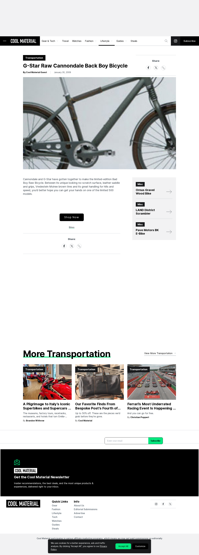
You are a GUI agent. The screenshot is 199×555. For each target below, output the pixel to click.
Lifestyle (104, 41)
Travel (65, 41)
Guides (120, 41)
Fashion (89, 41)
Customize (140, 546)
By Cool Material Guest (35, 72)
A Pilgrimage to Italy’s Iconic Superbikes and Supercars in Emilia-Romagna (47, 408)
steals (134, 41)
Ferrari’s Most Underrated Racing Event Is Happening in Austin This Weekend (151, 408)
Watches (76, 41)
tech (54, 516)
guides (56, 524)
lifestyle (56, 513)
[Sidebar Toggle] (4, 41)
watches (56, 520)
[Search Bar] (166, 41)
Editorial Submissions (85, 509)
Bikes (71, 227)
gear (54, 505)
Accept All (123, 546)
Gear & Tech (48, 41)
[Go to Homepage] (23, 41)
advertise (79, 513)
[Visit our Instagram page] (175, 41)
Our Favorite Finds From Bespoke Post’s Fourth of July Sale (96, 408)
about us (79, 505)
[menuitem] (50, 41)
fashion (56, 509)
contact (78, 516)
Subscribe (190, 41)
